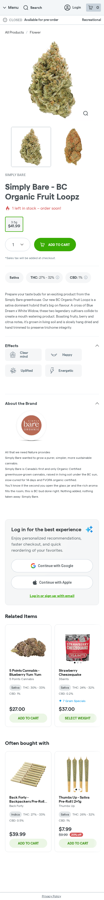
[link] (14, 277)
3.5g (14, 224)
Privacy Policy (51, 896)
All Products (14, 32)
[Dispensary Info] (5, 20)
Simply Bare (15, 175)
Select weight (78, 718)
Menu (13, 7)
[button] (52, 346)
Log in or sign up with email (52, 596)
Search (36, 8)
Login (76, 7)
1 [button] (13, 244)
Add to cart (28, 718)
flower (35, 32)
